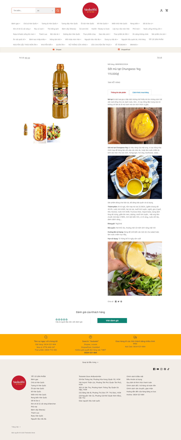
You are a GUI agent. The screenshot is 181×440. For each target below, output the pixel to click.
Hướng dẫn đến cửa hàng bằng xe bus (141, 392)
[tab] (118, 92)
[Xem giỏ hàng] (166, 10)
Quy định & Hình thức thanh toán (139, 382)
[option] (25, 129)
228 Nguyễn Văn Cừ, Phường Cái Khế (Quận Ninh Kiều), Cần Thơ (100, 397)
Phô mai (34, 407)
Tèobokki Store (30, 433)
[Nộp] (58, 10)
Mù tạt (27, 58)
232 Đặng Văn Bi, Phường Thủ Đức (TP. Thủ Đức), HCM (100, 393)
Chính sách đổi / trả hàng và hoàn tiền (141, 385)
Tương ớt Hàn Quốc (38, 385)
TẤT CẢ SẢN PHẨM (38, 376)
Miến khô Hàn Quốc (38, 395)
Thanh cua (35, 413)
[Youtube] (158, 369)
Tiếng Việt (15, 427)
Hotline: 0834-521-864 (135, 395)
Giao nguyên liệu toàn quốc (89, 401)
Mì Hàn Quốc (36, 392)
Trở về (159, 58)
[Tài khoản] (161, 10)
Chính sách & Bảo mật (135, 376)
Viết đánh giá (112, 320)
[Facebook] (154, 369)
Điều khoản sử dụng (134, 379)
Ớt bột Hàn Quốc (37, 388)
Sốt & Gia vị (35, 401)
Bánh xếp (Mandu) (38, 410)
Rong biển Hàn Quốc (39, 398)
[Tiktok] (168, 369)
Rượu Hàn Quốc (37, 416)
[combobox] (24, 10)
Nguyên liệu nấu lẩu (38, 419)
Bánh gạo (34, 379)
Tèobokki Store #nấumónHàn (90, 376)
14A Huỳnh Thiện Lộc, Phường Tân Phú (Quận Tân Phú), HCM (100, 383)
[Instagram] (161, 369)
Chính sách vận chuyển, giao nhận (140, 388)
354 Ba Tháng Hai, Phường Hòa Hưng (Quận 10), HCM (99, 379)
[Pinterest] (165, 369)
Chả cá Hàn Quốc (37, 382)
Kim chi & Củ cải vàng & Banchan (43, 404)
